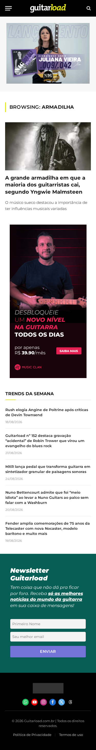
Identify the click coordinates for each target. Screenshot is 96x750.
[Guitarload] (48, 8)
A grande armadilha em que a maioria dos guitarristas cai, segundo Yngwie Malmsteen (45, 185)
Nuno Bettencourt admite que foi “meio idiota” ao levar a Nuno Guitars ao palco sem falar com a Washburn (47, 497)
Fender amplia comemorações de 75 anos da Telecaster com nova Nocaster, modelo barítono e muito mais (47, 528)
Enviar (48, 651)
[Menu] (8, 8)
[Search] (88, 8)
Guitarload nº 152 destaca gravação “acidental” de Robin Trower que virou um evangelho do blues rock (44, 440)
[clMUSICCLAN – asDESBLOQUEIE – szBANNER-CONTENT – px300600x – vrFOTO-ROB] (48, 376)
